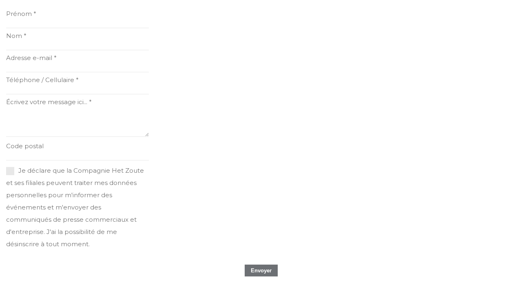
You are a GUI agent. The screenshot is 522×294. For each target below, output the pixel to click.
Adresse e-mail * (31, 58)
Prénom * (21, 14)
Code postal (25, 146)
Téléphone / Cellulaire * (42, 80)
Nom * (16, 36)
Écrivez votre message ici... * (49, 102)
